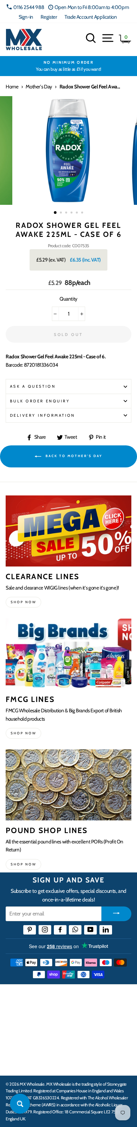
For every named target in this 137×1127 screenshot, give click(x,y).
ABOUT (15, 1042)
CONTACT (18, 1063)
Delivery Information (42, 415)
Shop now (23, 602)
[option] (68, 66)
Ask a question (33, 386)
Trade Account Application (91, 17)
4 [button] (72, 213)
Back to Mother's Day (73, 456)
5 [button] (77, 213)
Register (49, 17)
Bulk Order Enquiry (40, 401)
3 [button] (66, 213)
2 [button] (61, 213)
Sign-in (26, 17)
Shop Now (23, 864)
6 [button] (82, 213)
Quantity (68, 299)
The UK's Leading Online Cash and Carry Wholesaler (66, 998)
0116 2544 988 (28, 7)
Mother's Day (39, 86)
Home (12, 86)
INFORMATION (24, 1022)
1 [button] (55, 213)
